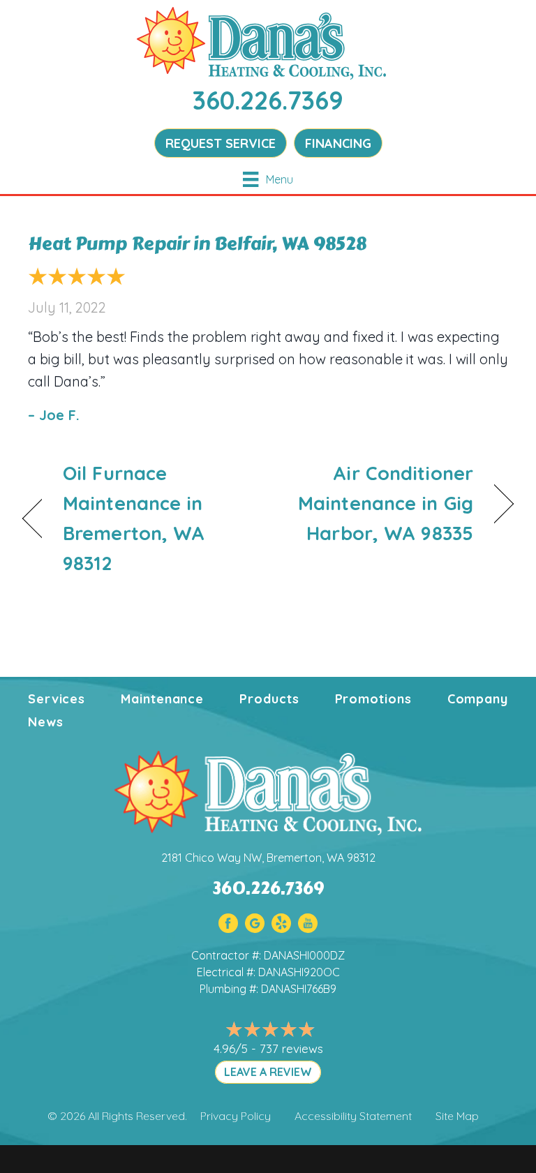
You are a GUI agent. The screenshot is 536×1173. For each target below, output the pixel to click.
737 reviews (291, 1048)
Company (477, 699)
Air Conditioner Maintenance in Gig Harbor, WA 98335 (378, 503)
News (46, 722)
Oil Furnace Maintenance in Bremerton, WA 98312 (133, 518)
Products (269, 699)
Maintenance (162, 699)
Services (56, 699)
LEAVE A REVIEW (268, 1072)
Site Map (457, 1116)
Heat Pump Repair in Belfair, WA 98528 (197, 243)
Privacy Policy (235, 1116)
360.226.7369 (268, 100)
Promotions (373, 699)
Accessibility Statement (353, 1116)
